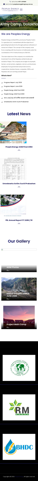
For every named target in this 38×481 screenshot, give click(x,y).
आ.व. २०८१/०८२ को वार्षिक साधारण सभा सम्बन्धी (19, 98)
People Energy (19, 476)
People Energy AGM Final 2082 (14, 90)
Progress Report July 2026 (13, 82)
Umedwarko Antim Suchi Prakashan (16, 102)
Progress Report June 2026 (13, 86)
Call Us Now (19, 1)
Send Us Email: (19, 4)
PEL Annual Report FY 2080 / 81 (19, 220)
